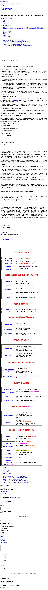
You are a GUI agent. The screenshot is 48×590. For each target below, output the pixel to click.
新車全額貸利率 (3, 542)
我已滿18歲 (3, 587)
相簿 (4, 20)
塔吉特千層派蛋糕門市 (7, 32)
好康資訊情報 (6, 9)
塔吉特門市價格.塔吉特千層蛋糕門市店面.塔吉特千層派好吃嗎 (16, 41)
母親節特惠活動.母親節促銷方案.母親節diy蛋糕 (12, 42)
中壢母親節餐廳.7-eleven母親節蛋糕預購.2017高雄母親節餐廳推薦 (23, 28)
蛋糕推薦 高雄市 (6, 471)
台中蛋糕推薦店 (6, 470)
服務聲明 (35, 573)
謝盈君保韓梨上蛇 (4, 491)
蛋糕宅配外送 (5, 33)
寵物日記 (10, 18)
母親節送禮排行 (6, 35)
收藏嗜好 (9, 501)
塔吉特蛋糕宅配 (3, 232)
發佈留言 (2, 512)
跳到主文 (2, 12)
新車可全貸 (2, 539)
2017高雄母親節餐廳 (7, 36)
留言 (15, 497)
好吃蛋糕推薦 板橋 (21, 154)
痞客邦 (12, 497)
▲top (1, 503)
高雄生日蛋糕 (10, 128)
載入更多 (2, 505)
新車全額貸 (2, 540)
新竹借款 (2, 536)
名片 (4, 23)
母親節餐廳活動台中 (7, 468)
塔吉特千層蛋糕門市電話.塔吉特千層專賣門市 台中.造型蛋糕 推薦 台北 (17, 45)
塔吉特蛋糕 (5, 467)
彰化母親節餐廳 (14, 100)
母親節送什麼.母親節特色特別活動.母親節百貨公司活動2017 (15, 44)
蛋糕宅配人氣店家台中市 (5, 239)
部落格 (4, 21)
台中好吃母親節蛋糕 (7, 31)
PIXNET (15, 573)
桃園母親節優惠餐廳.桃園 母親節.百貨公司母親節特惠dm (14, 40)
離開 (6, 587)
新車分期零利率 (3, 538)
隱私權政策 (30, 573)
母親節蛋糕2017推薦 (7, 473)
